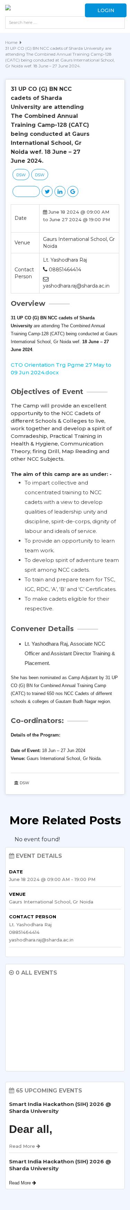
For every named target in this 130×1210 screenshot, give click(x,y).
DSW (21, 174)
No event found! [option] (37, 839)
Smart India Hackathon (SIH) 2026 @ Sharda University (60, 1107)
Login (105, 10)
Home (11, 42)
